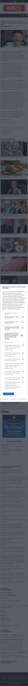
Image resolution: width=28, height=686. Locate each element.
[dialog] (14, 343)
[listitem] (14, 314)
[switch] (22, 317)
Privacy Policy (22, 399)
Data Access (14, 399)
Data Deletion (5, 399)
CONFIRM (8, 393)
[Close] (25, 287)
